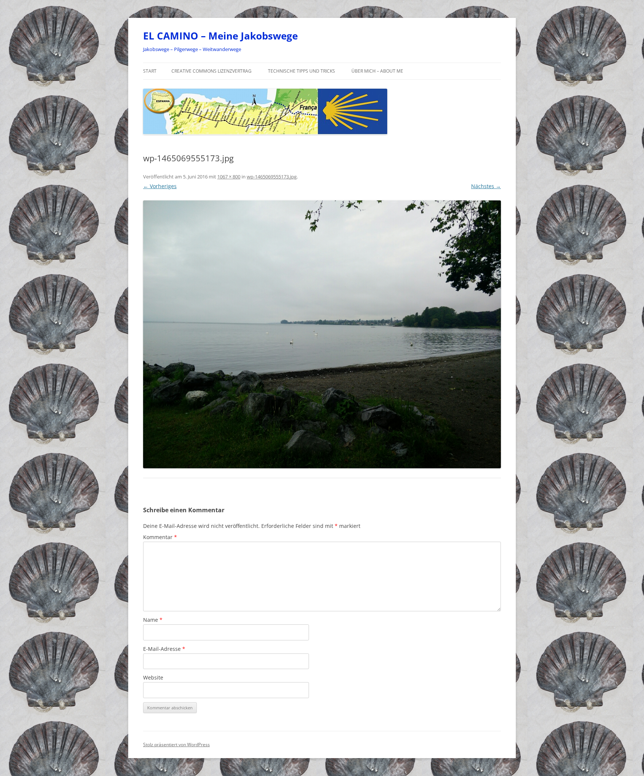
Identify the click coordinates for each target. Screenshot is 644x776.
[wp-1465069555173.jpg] (322, 334)
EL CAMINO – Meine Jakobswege (220, 35)
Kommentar (160, 537)
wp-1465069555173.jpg (272, 176)
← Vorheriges (160, 186)
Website (153, 677)
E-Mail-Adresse (164, 648)
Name (152, 619)
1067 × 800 (228, 176)
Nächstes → (486, 186)
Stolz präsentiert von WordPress (176, 744)
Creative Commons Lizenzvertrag (211, 71)
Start (150, 71)
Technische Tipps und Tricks (301, 71)
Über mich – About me (377, 71)
